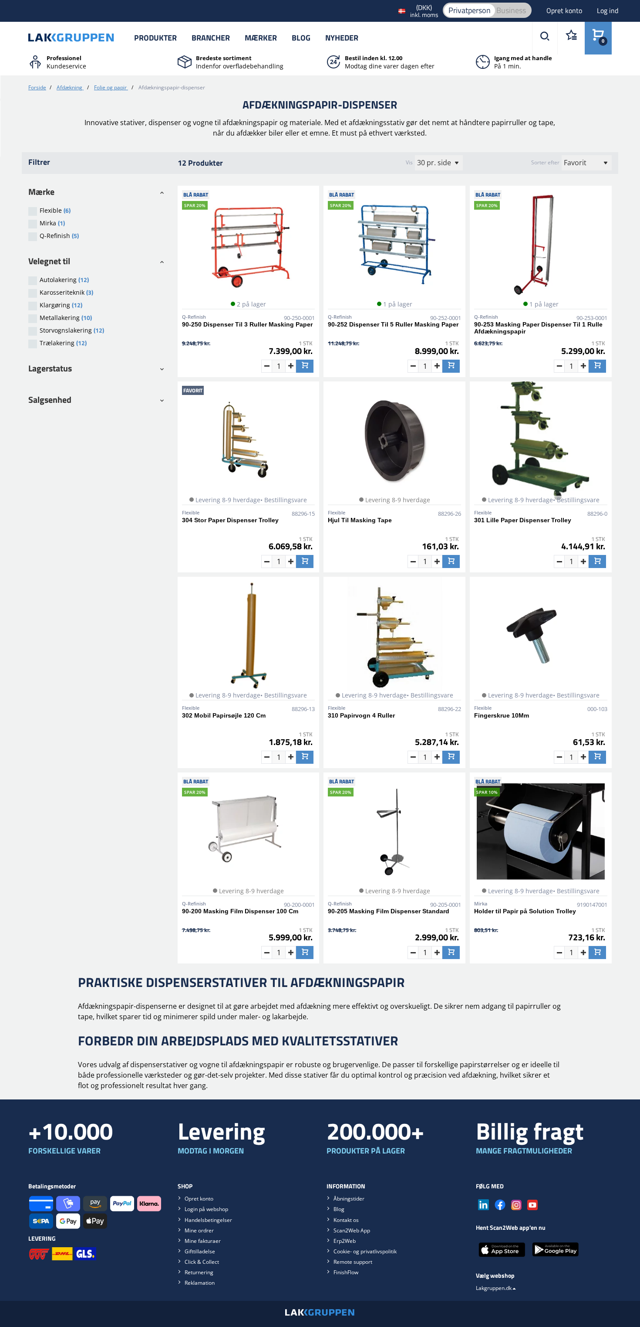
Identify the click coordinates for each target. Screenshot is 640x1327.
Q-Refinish (59, 235)
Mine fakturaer (203, 1241)
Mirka (52, 223)
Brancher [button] (211, 38)
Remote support (352, 1262)
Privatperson (469, 10)
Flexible (55, 210)
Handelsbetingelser (208, 1220)
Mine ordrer (199, 1230)
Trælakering (63, 342)
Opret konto (565, 10)
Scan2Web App (351, 1230)
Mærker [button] (261, 38)
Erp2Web (344, 1241)
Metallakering (66, 317)
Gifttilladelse (200, 1251)
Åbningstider (348, 1198)
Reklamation (200, 1282)
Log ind (607, 10)
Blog (301, 38)
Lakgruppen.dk (494, 1288)
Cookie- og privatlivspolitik (365, 1251)
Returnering (199, 1272)
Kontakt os (346, 1220)
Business (511, 10)
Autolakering (64, 279)
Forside (37, 87)
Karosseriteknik (66, 292)
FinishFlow (345, 1272)
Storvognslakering (72, 330)
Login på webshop (206, 1209)
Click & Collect (202, 1262)
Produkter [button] (155, 38)
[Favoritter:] (571, 38)
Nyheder (341, 38)
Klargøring (61, 305)
